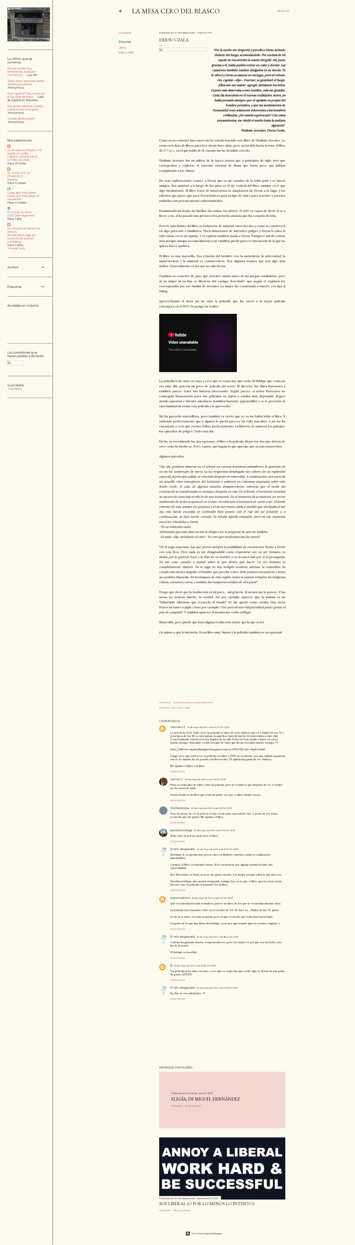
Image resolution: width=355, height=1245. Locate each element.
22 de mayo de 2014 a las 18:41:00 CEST (218, 936)
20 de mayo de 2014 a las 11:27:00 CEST (218, 849)
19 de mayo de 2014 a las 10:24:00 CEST (208, 727)
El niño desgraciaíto (182, 849)
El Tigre (169, 150)
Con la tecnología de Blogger (207, 1233)
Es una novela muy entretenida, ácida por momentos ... (21, 72)
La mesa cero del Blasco (176, 11)
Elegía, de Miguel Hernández (205, 1099)
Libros (122, 47)
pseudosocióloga (181, 830)
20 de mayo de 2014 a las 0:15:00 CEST (205, 779)
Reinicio (12, 179)
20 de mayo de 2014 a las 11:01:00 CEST (214, 830)
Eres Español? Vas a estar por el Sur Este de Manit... (26, 95)
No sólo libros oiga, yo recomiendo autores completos (21, 238)
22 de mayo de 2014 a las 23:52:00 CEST (195, 965)
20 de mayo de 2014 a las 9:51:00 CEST (211, 808)
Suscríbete (14, 388)
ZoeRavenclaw (180, 808)
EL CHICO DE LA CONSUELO (18, 174)
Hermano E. (178, 727)
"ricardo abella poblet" (21, 118)
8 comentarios (193, 1105)
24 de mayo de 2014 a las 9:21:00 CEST (217, 987)
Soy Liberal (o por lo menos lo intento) (206, 1203)
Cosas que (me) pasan (21, 192)
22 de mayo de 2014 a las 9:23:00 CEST (212, 898)
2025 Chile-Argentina (20, 215)
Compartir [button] (125, 33)
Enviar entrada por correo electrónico (193, 702)
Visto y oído (126, 52)
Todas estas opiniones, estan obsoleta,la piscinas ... (25, 82)
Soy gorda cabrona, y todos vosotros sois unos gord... (25, 107)
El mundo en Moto (19, 212)
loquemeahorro (180, 898)
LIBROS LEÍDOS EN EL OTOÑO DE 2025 (22, 158)
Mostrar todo (16, 248)
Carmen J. (176, 779)
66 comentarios (181, 1210)
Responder (177, 771)
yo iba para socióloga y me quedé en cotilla (24, 151)
